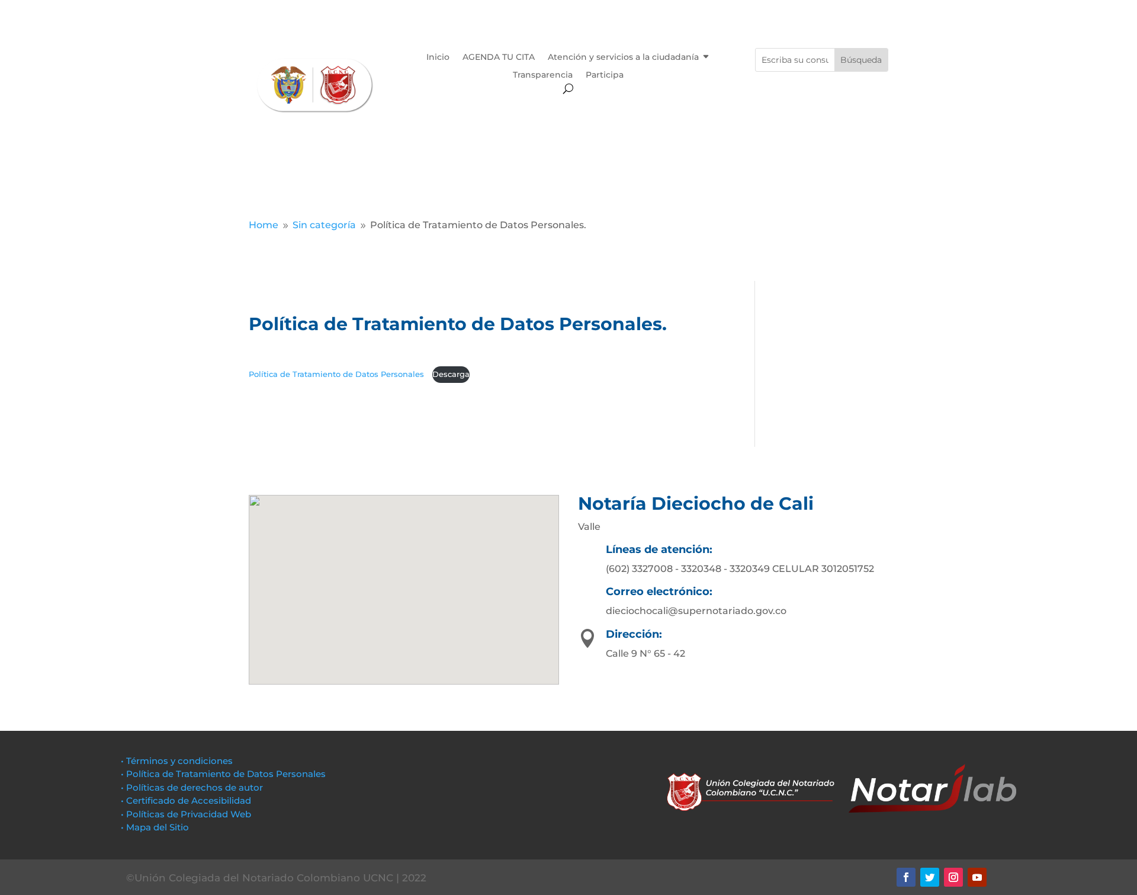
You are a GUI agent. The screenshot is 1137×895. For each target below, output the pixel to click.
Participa (605, 75)
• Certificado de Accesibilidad (186, 800)
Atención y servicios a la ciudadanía (623, 57)
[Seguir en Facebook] (906, 877)
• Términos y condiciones (177, 760)
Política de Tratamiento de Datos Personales (337, 374)
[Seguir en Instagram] (953, 877)
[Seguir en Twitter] (929, 877)
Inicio (437, 57)
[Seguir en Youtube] (977, 877)
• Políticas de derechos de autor (192, 787)
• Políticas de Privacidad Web (186, 814)
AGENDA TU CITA (498, 57)
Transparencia (543, 75)
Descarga (451, 374)
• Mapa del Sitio (156, 827)
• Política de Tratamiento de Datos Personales (223, 773)
